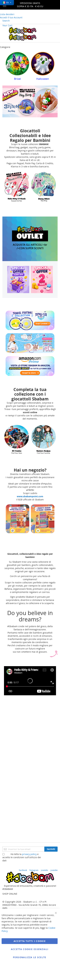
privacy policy (29, 854)
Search (6, 20)
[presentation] (8, 67)
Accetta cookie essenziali (29, 949)
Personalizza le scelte (29, 957)
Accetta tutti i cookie (30, 941)
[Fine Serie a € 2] (42, 279)
